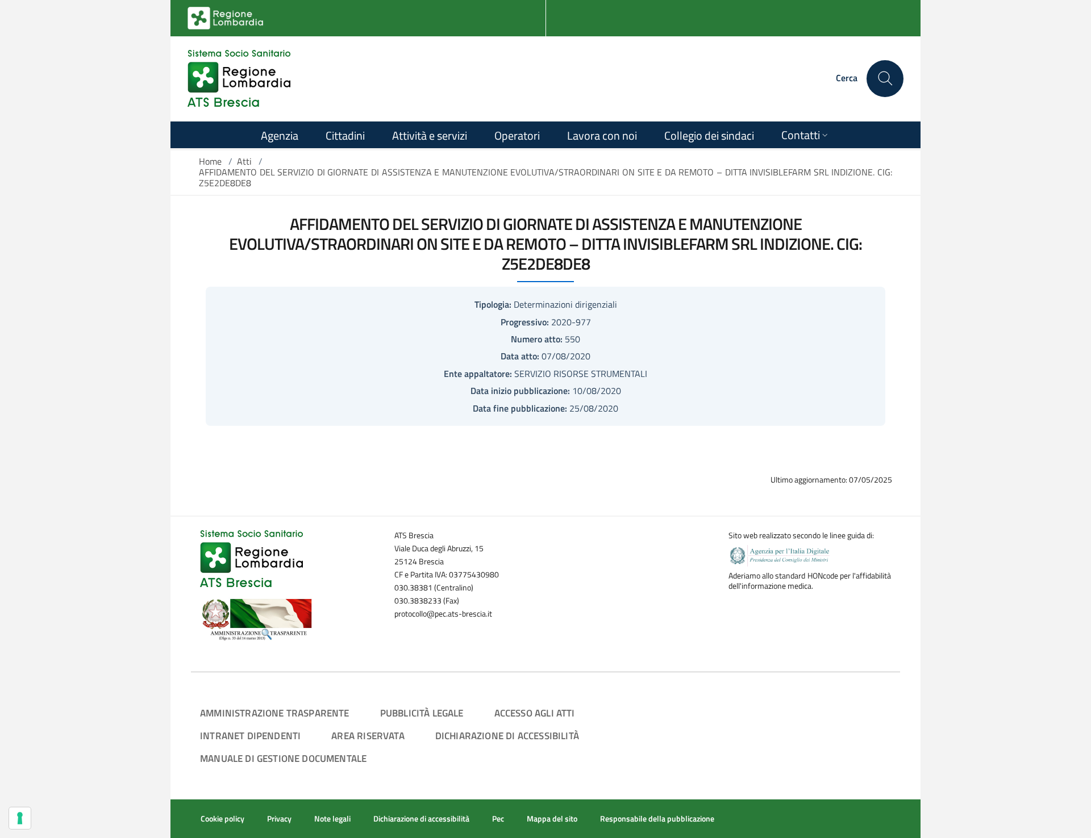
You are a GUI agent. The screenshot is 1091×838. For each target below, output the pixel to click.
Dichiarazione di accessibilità (507, 735)
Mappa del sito (552, 818)
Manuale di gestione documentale (283, 758)
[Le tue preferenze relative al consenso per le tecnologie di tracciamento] (20, 818)
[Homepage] (239, 78)
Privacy (279, 818)
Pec (498, 818)
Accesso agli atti (534, 712)
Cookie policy (222, 818)
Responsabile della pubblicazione (657, 818)
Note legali (332, 818)
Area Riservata (367, 735)
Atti (244, 161)
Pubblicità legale (422, 712)
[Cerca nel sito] (885, 78)
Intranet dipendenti (250, 735)
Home (210, 161)
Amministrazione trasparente (274, 712)
